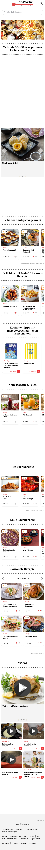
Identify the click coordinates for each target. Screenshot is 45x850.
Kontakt (5, 836)
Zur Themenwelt (36, 653)
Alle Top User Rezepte (34, 510)
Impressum (24, 838)
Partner (31, 836)
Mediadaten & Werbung (18, 836)
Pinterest (15, 843)
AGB (38, 836)
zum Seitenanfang (22, 824)
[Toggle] (40, 3)
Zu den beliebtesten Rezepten (31, 264)
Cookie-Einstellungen (9, 831)
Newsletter (19, 829)
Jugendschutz (35, 838)
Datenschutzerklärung (9, 838)
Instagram (32, 843)
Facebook (5, 843)
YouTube (23, 843)
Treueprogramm (8, 829)
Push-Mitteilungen (32, 829)
